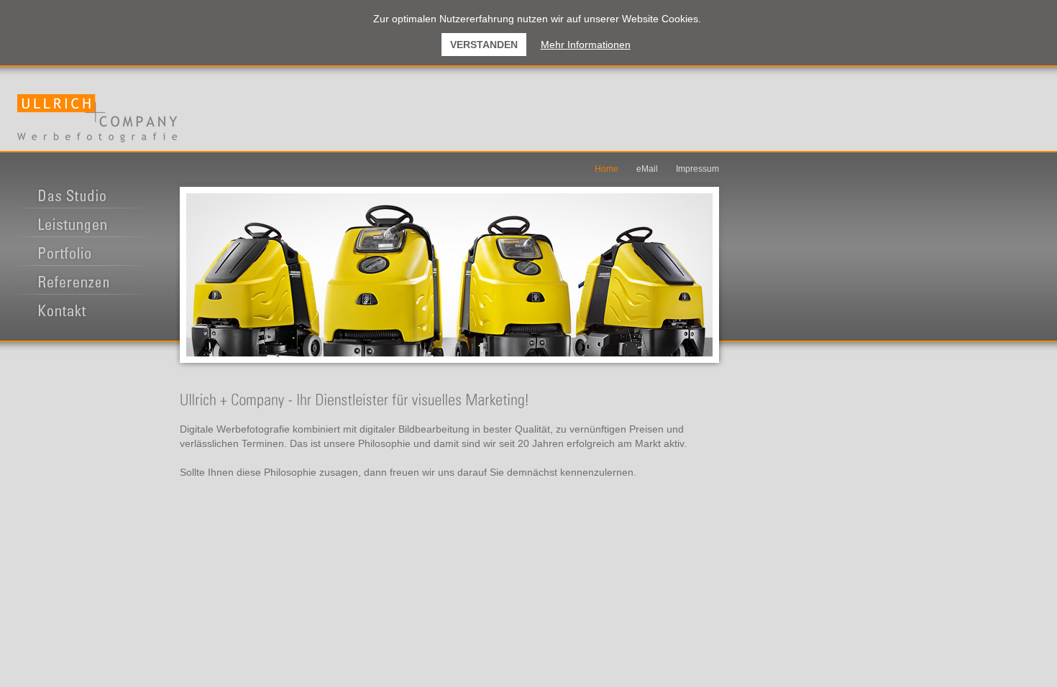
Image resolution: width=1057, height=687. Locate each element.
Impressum (697, 169)
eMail (647, 169)
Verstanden (484, 44)
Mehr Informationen (586, 44)
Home (606, 169)
